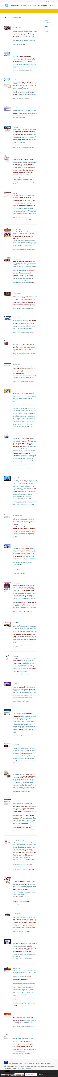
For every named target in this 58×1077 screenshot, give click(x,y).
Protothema (22, 585)
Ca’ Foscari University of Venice (22, 134)
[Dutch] (6, 1075)
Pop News (20, 687)
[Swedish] (22, 1075)
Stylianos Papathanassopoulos (24, 367)
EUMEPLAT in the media (49, 25)
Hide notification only (31, 1074)
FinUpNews (16, 901)
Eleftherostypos (17, 904)
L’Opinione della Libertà (18, 663)
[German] (12, 1075)
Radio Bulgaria (32, 320)
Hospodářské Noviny (31, 639)
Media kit (46, 31)
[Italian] (16, 1075)
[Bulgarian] (2, 1075)
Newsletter (46, 20)
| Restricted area (35, 1)
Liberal (14, 864)
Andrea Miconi (20, 82)
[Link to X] (46, 1)
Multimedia (46, 29)
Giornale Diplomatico (26, 719)
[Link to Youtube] (51, 1)
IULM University (21, 36)
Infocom (15, 862)
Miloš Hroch (15, 806)
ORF (32, 141)
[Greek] (14, 1075)
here (13, 42)
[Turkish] (24, 1075)
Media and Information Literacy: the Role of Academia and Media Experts (24, 948)
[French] (10, 1075)
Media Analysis (21, 1051)
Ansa (14, 179)
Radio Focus (21, 268)
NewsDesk (15, 896)
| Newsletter (41, 1)
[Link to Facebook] (48, 1)
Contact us (29, 1)
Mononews (15, 859)
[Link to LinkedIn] (53, 1)
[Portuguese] (18, 1075)
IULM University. (25, 558)
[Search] (53, 5)
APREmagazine (21, 87)
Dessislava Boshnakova (26, 322)
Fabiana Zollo (16, 136)
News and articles (48, 18)
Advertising (16, 869)
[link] (23, 368)
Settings (41, 1074)
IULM (14, 692)
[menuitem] (16, 5)
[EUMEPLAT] (12, 5)
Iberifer (20, 956)
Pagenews (15, 867)
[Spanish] (20, 1075)
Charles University (17, 485)
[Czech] (4, 1075)
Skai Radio (17, 553)
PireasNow (15, 899)
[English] (50, 5)
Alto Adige (15, 182)
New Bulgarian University (19, 263)
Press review (47, 22)
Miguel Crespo (24, 943)
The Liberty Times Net (30, 774)
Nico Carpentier (29, 483)
